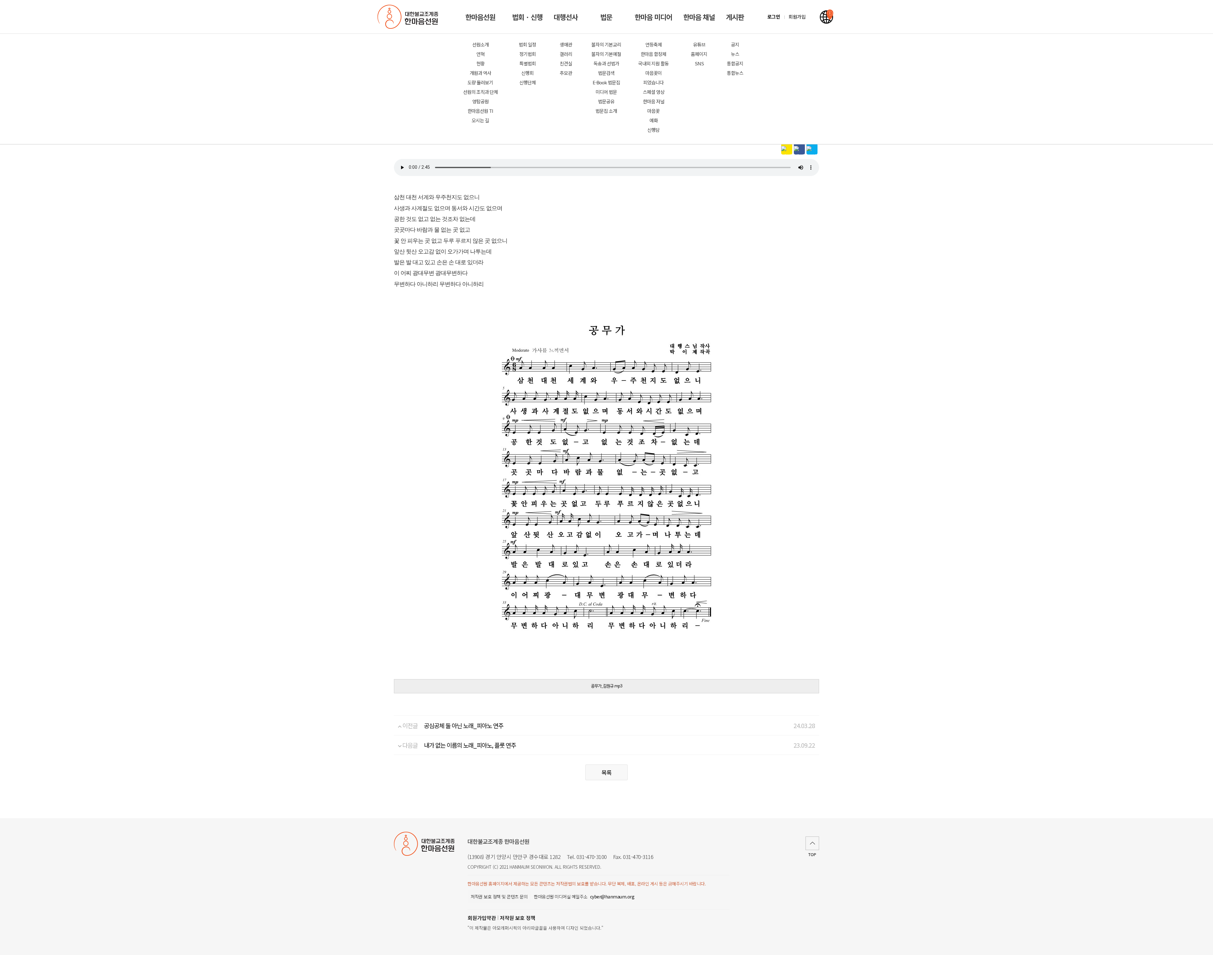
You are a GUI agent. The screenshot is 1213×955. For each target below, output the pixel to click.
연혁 (480, 54)
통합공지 (735, 63)
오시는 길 (480, 120)
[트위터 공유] (812, 149)
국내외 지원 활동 (653, 63)
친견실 (566, 63)
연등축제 (653, 44)
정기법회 (527, 54)
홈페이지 (699, 54)
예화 (653, 120)
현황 (480, 63)
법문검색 (606, 73)
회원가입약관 (482, 918)
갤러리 (566, 54)
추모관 (566, 73)
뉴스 (735, 54)
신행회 (527, 73)
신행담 (653, 129)
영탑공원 (480, 101)
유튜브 (699, 44)
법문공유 (606, 101)
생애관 (566, 44)
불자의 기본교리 (606, 44)
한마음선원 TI (480, 110)
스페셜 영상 (653, 91)
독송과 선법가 (606, 63)
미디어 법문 (606, 91)
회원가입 (797, 16)
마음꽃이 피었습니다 (653, 78)
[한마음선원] (409, 16)
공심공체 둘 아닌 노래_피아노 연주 (463, 725)
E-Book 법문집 (606, 82)
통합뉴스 (735, 73)
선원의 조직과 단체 (480, 91)
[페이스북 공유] (799, 149)
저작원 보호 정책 (517, 918)
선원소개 (480, 44)
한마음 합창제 (653, 54)
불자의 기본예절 (606, 54)
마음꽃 (653, 110)
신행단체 (527, 82)
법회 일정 (527, 44)
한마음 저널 (653, 101)
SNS (699, 63)
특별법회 (527, 63)
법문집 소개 (606, 110)
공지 (735, 44)
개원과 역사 (480, 73)
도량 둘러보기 (480, 82)
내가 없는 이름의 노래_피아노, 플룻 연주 (470, 745)
